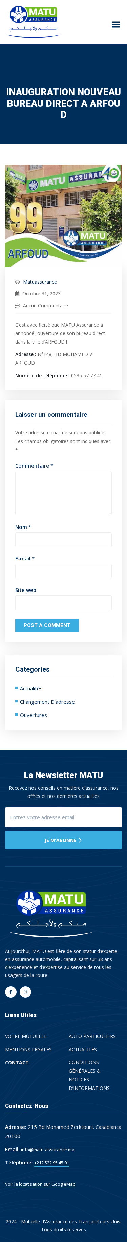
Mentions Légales (28, 1049)
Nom (23, 527)
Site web (25, 590)
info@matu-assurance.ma (48, 1149)
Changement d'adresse (47, 701)
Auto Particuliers (92, 1036)
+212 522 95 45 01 (51, 1163)
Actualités (31, 688)
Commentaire (34, 465)
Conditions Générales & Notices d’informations (89, 1075)
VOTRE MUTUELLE (26, 1036)
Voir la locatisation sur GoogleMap (40, 1184)
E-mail (25, 558)
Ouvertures (33, 714)
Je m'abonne (61, 840)
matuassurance (40, 281)
